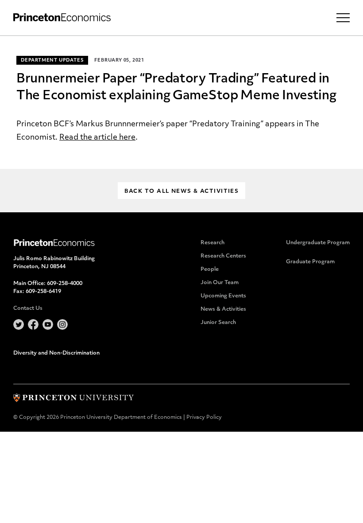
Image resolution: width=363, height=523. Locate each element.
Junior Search (218, 322)
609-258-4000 (64, 283)
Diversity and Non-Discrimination (56, 353)
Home (62, 17)
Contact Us (27, 308)
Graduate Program (310, 262)
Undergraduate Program (318, 243)
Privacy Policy (204, 417)
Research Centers (223, 256)
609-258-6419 (43, 291)
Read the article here (97, 137)
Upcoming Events (223, 296)
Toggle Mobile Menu (343, 17)
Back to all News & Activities (181, 191)
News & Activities (223, 309)
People (210, 269)
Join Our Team (220, 282)
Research (212, 243)
